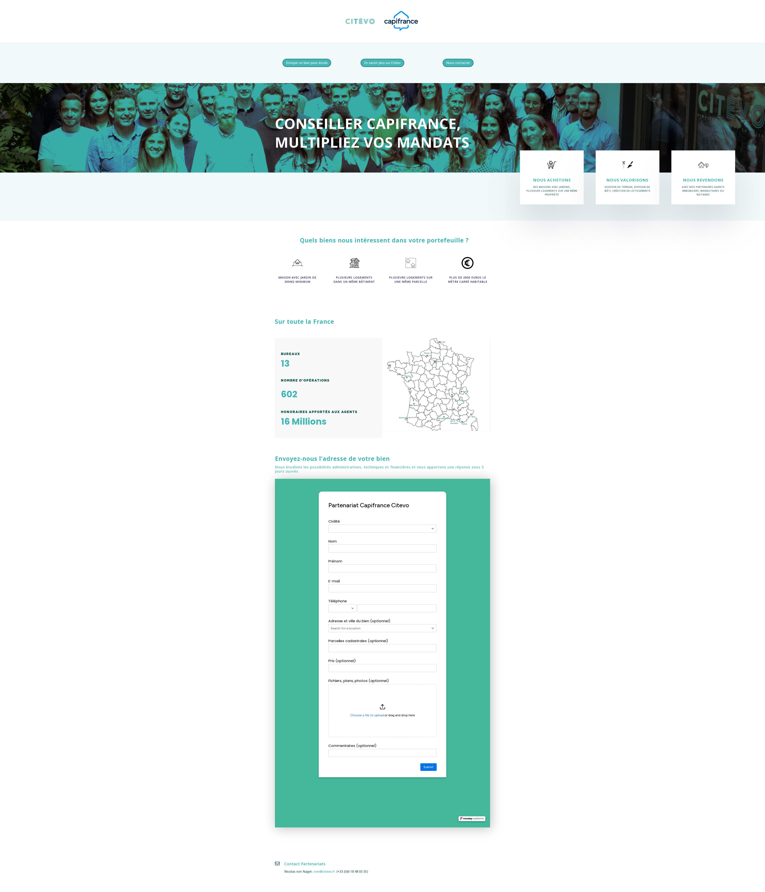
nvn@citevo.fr (324, 871)
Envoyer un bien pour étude (307, 63)
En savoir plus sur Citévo (382, 63)
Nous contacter (458, 63)
